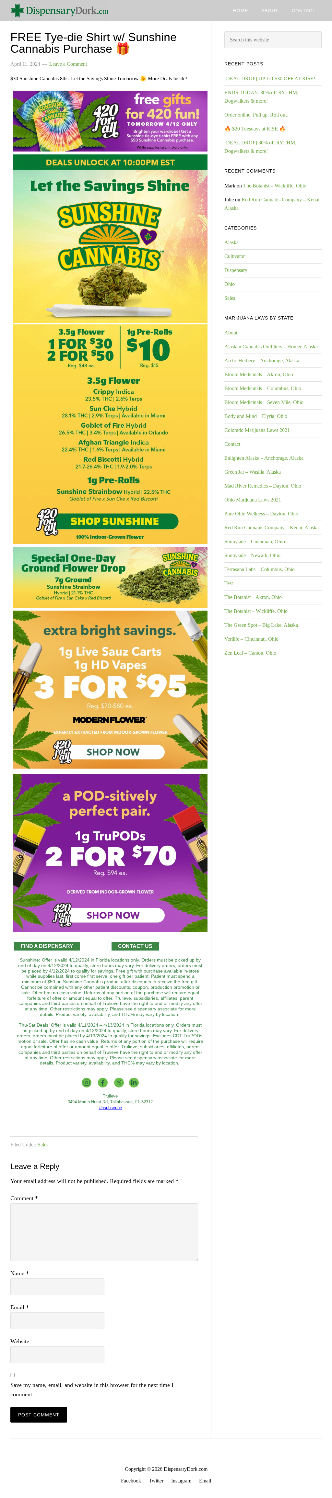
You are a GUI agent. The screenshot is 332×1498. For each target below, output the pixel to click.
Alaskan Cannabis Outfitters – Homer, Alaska (271, 346)
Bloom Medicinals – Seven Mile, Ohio (263, 402)
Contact (232, 444)
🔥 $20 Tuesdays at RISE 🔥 (255, 128)
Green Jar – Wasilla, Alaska (252, 472)
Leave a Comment (68, 64)
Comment (24, 1198)
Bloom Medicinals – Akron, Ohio (258, 374)
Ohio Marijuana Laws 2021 (252, 499)
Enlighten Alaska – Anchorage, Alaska (263, 458)
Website (19, 1341)
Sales (43, 1144)
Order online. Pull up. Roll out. (256, 115)
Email (19, 1307)
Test (228, 583)
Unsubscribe (110, 1107)
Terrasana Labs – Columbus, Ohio (259, 569)
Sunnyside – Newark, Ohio (252, 555)
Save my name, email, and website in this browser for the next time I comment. (91, 1390)
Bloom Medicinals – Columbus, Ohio (262, 388)
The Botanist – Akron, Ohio (253, 597)
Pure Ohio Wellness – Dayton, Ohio (261, 513)
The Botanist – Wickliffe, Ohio (274, 185)
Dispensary (235, 270)
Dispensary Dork (59, 10)
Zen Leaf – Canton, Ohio (250, 653)
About (230, 332)
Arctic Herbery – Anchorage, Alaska (261, 360)
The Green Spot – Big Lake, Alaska (261, 625)
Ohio (229, 284)
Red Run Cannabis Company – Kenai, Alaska (271, 527)
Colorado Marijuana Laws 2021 (257, 430)
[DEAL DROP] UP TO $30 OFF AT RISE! (269, 78)
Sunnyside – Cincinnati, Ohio (254, 541)
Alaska (231, 242)
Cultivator (234, 256)
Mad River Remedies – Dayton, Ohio (262, 486)
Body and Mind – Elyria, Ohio (255, 416)
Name (19, 1273)
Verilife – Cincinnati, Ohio (251, 639)
